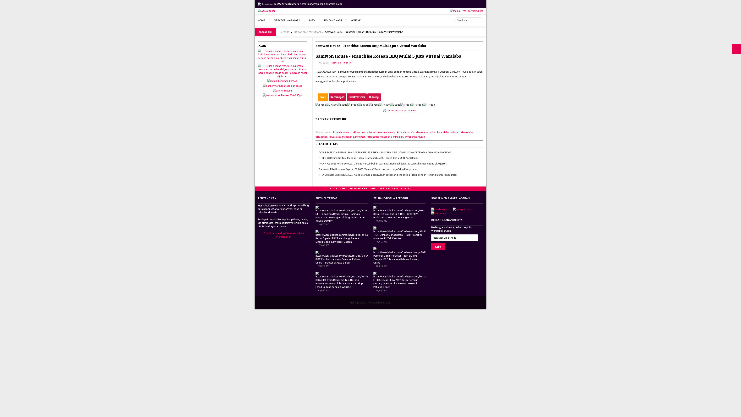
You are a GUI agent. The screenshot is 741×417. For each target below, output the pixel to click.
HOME (333, 188)
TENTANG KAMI (389, 188)
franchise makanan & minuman (386, 136)
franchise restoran (365, 132)
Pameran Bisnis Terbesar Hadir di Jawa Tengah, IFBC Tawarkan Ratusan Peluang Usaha (396, 259)
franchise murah (416, 136)
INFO (373, 188)
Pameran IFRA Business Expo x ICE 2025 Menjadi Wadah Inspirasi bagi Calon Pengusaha (368, 169)
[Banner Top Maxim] (466, 10)
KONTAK (406, 188)
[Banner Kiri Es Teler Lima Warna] (282, 55)
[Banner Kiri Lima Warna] (282, 70)
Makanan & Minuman (340, 63)
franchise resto (343, 132)
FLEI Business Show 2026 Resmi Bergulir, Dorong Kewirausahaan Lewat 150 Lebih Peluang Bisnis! (395, 283)
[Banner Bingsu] (282, 90)
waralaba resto (426, 132)
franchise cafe (406, 132)
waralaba (468, 132)
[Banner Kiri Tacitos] (282, 85)
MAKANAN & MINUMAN (307, 32)
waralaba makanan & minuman (348, 136)
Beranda (284, 32)
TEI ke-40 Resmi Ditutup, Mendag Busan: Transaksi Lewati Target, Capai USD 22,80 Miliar (368, 158)
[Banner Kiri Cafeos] (282, 80)
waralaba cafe (387, 132)
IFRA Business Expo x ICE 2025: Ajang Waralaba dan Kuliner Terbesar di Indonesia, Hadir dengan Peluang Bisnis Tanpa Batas (388, 174)
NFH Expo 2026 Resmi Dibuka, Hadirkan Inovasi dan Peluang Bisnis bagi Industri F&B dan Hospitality (340, 217)
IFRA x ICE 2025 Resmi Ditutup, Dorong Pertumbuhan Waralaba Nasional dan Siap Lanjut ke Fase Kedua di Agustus (383, 163)
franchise (322, 136)
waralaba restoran (449, 132)
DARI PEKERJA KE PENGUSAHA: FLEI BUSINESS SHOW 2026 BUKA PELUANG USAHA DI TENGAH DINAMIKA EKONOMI (385, 152)
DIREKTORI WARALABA (353, 188)
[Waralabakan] (267, 10)
